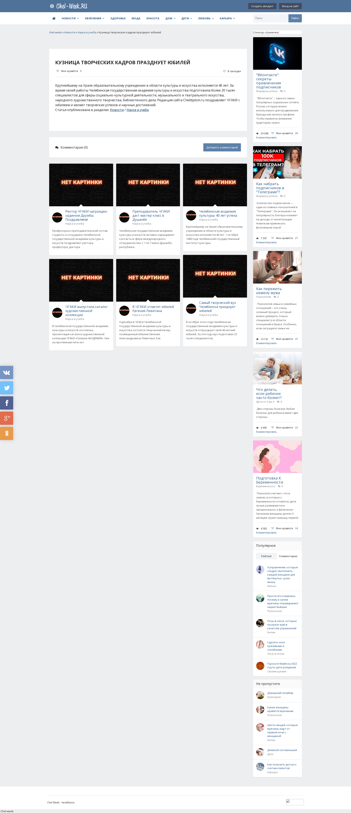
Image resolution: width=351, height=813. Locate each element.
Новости (69, 18)
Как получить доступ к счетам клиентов (282, 766)
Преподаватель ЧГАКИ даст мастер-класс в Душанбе (151, 215)
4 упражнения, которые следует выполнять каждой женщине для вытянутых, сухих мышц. (282, 574)
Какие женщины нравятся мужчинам (280, 709)
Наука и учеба (138, 110)
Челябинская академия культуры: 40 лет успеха (218, 213)
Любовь (204, 18)
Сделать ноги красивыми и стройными (276, 645)
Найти (295, 18)
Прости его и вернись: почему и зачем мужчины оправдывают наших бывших (283, 601)
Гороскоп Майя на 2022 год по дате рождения (282, 665)
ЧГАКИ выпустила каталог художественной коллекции (86, 311)
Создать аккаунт (262, 6)
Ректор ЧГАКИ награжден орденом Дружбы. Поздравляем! (86, 215)
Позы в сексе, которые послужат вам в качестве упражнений (282, 624)
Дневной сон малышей (282, 750)
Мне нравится (71, 71)
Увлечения (93, 18)
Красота (152, 18)
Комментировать (266, 137)
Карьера (226, 18)
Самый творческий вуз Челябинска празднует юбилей (217, 307)
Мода (136, 18)
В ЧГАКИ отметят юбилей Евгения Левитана (153, 309)
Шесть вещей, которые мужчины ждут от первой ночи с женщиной (282, 730)
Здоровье (118, 18)
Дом (168, 18)
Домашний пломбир (280, 693)
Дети (185, 18)
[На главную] (69, 6)
